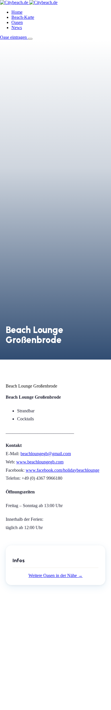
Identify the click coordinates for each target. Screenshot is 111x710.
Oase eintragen (14, 37)
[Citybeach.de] (28, 2)
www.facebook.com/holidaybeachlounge (62, 470)
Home (16, 12)
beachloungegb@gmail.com (45, 453)
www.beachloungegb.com (39, 461)
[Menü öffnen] (30, 39)
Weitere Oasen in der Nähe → (55, 575)
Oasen (17, 22)
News (16, 27)
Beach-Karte (22, 17)
